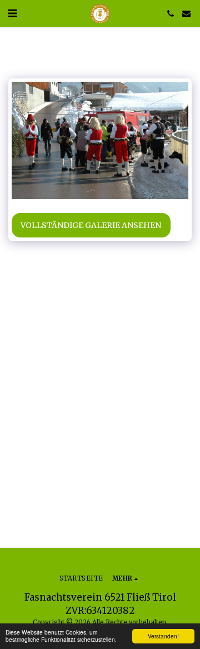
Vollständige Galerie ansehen (91, 225)
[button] (12, 13)
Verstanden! (163, 636)
